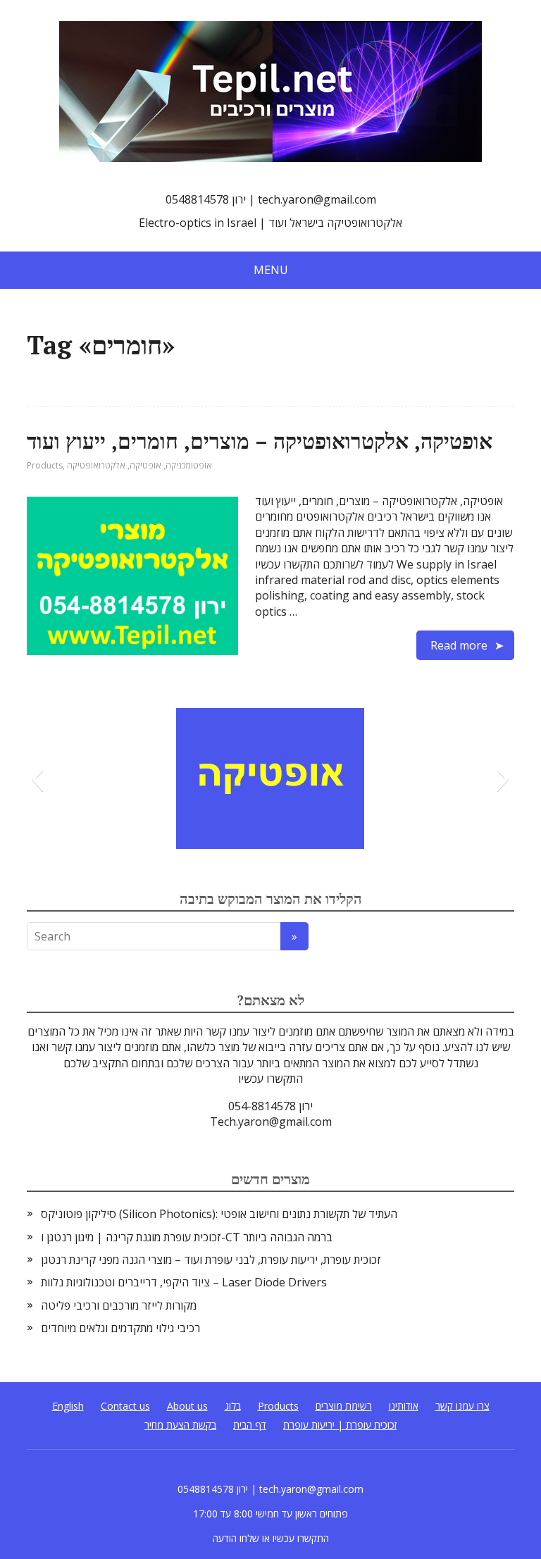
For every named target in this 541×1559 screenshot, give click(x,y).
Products (45, 465)
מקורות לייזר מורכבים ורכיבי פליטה (119, 1305)
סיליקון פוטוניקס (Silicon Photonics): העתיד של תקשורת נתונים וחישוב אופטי (219, 1214)
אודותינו (403, 1405)
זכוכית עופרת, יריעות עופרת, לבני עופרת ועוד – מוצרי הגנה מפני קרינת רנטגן (211, 1259)
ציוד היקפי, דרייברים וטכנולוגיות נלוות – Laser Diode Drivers (184, 1282)
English (68, 1405)
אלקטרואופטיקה (96, 465)
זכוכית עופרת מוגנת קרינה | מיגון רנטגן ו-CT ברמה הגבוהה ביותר (186, 1237)
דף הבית (249, 1424)
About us (187, 1405)
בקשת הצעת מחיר (180, 1424)
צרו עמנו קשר (462, 1405)
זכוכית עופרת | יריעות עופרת (340, 1424)
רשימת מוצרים (344, 1405)
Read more (458, 645)
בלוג (233, 1405)
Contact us (125, 1405)
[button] (37, 778)
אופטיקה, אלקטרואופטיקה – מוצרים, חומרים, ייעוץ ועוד (259, 441)
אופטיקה (145, 465)
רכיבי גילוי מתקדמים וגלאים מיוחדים (120, 1328)
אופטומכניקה (189, 465)
